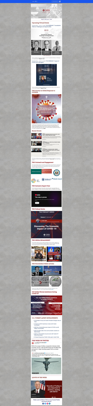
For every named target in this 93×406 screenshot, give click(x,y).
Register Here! (41, 58)
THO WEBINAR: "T (50, 25)
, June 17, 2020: (42, 25)
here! (44, 128)
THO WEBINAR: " (50, 61)
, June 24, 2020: (42, 61)
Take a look (52, 159)
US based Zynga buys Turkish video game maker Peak (46, 337)
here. (52, 289)
